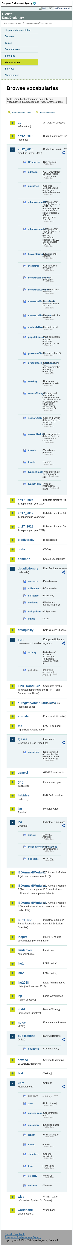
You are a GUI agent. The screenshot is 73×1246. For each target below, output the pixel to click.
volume (32, 1185)
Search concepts (48, 113)
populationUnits (35, 337)
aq (19, 122)
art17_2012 (25, 513)
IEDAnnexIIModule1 (30, 872)
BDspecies (34, 162)
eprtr (21, 639)
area (30, 1103)
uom (21, 1082)
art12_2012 (25, 136)
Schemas (10, 55)
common (24, 559)
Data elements (13, 49)
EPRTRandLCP (29, 686)
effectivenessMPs (35, 202)
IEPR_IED (25, 919)
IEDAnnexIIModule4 (30, 902)
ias (20, 808)
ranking (32, 381)
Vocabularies (12, 62)
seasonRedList (35, 434)
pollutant (33, 858)
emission (33, 1125)
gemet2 (23, 772)
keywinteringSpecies (35, 254)
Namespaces (12, 75)
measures (33, 265)
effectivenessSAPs (35, 229)
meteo (31, 1144)
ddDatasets (34, 588)
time (30, 1166)
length (31, 1134)
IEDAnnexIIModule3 (30, 885)
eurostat (24, 716)
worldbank (25, 1210)
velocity (32, 1175)
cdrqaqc (32, 172)
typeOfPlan (34, 484)
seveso (23, 1060)
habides (23, 795)
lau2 (21, 973)
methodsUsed (35, 327)
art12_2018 (25, 149)
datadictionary (28, 568)
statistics (33, 1154)
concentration (35, 1113)
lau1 (21, 963)
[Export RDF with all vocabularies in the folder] (63, 153)
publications (26, 1035)
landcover (25, 950)
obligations (34, 611)
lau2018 (23, 982)
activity (32, 652)
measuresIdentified (35, 277)
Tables (8, 43)
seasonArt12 (35, 418)
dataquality (26, 630)
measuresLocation (35, 289)
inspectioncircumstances (35, 846)
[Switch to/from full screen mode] (51, 8)
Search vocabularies (21, 113)
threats (32, 450)
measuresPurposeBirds (35, 301)
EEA (20, 3)
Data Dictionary (32, 23)
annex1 (32, 835)
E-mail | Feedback (15, 1234)
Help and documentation (18, 30)
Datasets (10, 36)
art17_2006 (25, 499)
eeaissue (33, 602)
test (20, 1073)
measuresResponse (35, 315)
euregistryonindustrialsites (30, 703)
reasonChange (35, 393)
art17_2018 (25, 526)
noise (22, 1022)
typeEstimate (35, 472)
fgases (22, 739)
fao (20, 725)
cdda (21, 549)
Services (9, 68)
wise (21, 1196)
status (31, 618)
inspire (23, 936)
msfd (21, 1009)
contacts (33, 581)
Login (44, 8)
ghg (20, 782)
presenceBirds (35, 353)
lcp (20, 996)
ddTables (33, 595)
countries (33, 186)
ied (20, 822)
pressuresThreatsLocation (35, 362)
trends (31, 462)
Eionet (19, 23)
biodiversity (26, 539)
